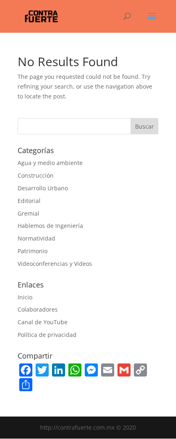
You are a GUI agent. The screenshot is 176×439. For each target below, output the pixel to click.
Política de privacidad (47, 335)
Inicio (25, 297)
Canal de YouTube (43, 322)
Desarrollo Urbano (43, 188)
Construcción (36, 175)
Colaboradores (38, 309)
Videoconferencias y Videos (55, 263)
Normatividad (36, 238)
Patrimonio (32, 251)
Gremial (28, 213)
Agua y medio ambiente (50, 163)
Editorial (29, 201)
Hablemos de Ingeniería (50, 226)
